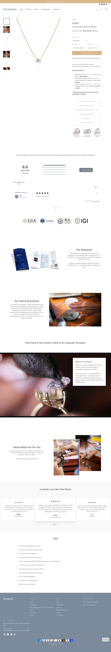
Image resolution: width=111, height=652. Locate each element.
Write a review (86, 170)
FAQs (57, 602)
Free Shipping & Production (87, 110)
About (36, 9)
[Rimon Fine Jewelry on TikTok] (15, 634)
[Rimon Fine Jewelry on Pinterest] (11, 634)
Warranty (58, 607)
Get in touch (33, 612)
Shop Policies (59, 615)
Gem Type (75, 37)
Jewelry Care (59, 605)
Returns (87, 118)
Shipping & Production (62, 610)
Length (89, 44)
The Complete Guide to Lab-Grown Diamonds (41, 607)
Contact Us (56, 9)
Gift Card (28, 9)
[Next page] (60, 207)
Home (73, 19)
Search (32, 615)
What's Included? (87, 105)
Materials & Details (87, 101)
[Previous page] (51, 207)
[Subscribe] (28, 629)
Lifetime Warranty (87, 114)
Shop (21, 9)
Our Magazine (45, 9)
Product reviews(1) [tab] (19, 182)
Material (75, 44)
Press (31, 610)
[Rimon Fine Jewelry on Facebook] (8, 634)
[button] (94, 201)
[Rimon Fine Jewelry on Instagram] (4, 634)
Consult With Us (87, 122)
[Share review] (97, 193)
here (84, 267)
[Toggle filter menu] (96, 187)
